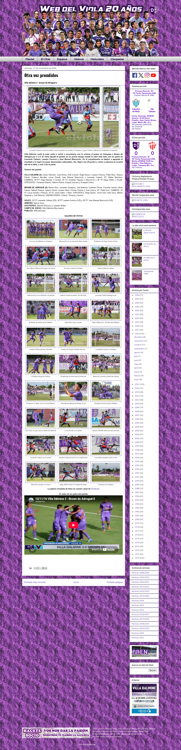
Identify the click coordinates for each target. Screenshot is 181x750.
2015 (137, 384)
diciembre (138, 337)
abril (136, 368)
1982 (137, 511)
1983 (137, 508)
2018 (137, 326)
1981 (137, 515)
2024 (137, 303)
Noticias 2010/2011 (140, 582)
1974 (137, 542)
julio (136, 356)
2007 (137, 415)
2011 (137, 400)
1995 (137, 461)
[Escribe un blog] (37, 568)
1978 (137, 527)
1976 (137, 535)
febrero (137, 375)
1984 (137, 504)
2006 (137, 419)
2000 (137, 442)
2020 (137, 318)
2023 (137, 306)
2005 (137, 423)
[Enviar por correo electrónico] (35, 568)
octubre (138, 344)
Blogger (99, 744)
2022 (137, 310)
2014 (137, 388)
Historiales (97, 59)
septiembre (139, 348)
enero (137, 379)
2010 (137, 403)
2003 (137, 430)
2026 (137, 295)
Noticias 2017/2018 (140, 619)
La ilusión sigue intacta (149, 231)
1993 (137, 469)
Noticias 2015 (138, 605)
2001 (137, 438)
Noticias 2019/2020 (140, 628)
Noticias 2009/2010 (140, 577)
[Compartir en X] (40, 568)
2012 (137, 396)
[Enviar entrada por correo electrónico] (30, 568)
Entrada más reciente (35, 582)
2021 (137, 314)
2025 (137, 299)
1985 (137, 500)
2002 (137, 434)
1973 (137, 546)
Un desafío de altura (150, 245)
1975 (137, 538)
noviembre (139, 341)
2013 (137, 392)
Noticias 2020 (138, 633)
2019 (137, 322)
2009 (137, 407)
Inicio (76, 582)
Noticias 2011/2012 (140, 586)
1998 (137, 450)
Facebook (95, 489)
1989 (137, 484)
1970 (137, 558)
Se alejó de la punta (149, 258)
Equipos (62, 59)
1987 (137, 492)
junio (136, 360)
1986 (137, 496)
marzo (137, 372)
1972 (137, 550)
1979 (137, 523)
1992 (137, 473)
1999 (137, 446)
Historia (79, 59)
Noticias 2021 (138, 637)
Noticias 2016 (138, 610)
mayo (136, 364)
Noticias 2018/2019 (140, 623)
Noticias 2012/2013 (140, 591)
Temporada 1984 (149, 272)
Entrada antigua (115, 582)
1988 (137, 488)
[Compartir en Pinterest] (46, 568)
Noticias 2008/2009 (140, 572)
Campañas (117, 59)
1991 (137, 477)
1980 (137, 519)
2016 (137, 333)
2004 (137, 427)
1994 (137, 465)
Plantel (30, 59)
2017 (137, 330)
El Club (45, 59)
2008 (137, 411)
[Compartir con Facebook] (43, 568)
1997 (137, 454)
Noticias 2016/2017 (140, 614)
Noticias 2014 (138, 600)
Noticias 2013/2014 (140, 596)
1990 (137, 481)
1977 (137, 531)
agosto (137, 352)
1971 (137, 554)
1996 (137, 457)
